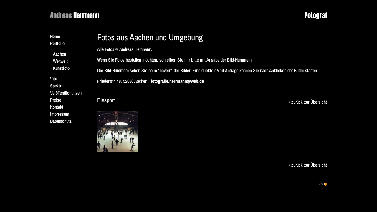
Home (55, 36)
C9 (321, 184)
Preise (55, 100)
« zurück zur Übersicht (307, 102)
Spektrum (58, 85)
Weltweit (60, 61)
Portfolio (57, 43)
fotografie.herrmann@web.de (177, 81)
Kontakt (56, 107)
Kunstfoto (61, 68)
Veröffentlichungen (66, 93)
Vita (53, 78)
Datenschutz (61, 121)
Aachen (59, 54)
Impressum (59, 114)
